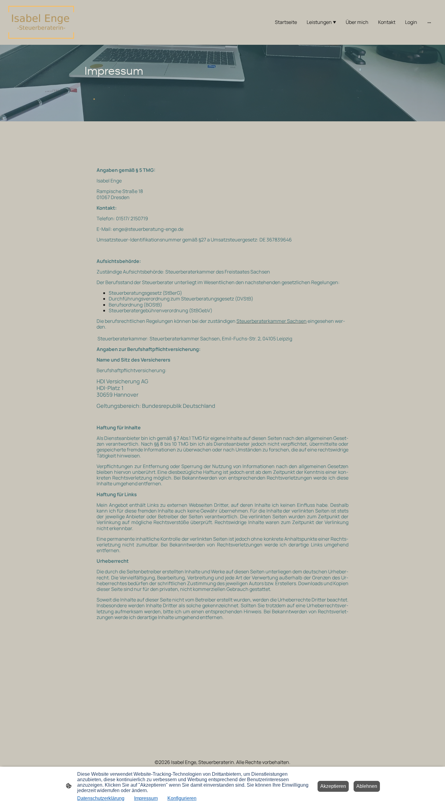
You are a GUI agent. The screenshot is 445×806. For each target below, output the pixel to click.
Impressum (146, 798)
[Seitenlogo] (41, 22)
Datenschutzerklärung (100, 798)
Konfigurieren (181, 798)
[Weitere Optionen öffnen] (429, 22)
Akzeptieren (333, 786)
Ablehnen (366, 786)
